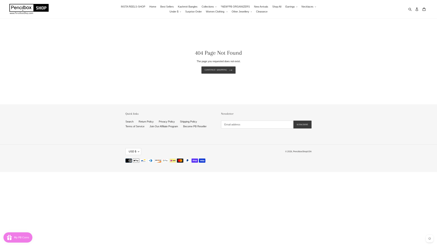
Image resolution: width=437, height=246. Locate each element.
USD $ (132, 151)
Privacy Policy (167, 121)
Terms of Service (134, 126)
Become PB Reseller (195, 126)
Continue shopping (216, 70)
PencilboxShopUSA (302, 151)
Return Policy (146, 121)
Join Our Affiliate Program (164, 126)
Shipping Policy (188, 121)
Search (129, 121)
